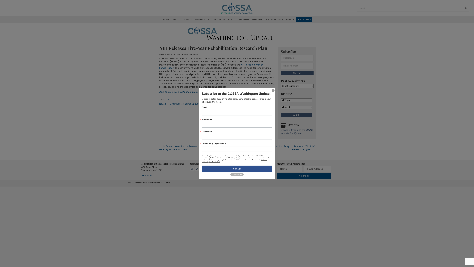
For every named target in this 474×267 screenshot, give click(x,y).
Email (204, 107)
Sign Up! (237, 168)
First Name (207, 119)
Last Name (207, 132)
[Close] (273, 90)
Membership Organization (214, 144)
